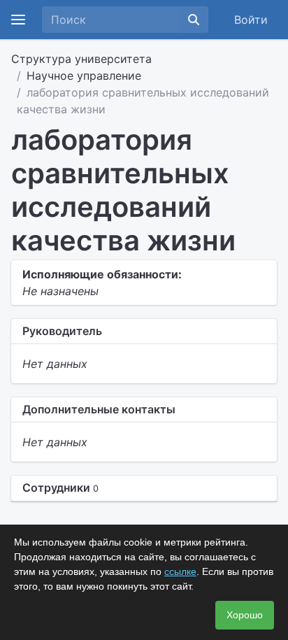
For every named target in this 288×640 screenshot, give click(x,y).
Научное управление (84, 76)
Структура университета (81, 59)
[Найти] (194, 19)
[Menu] (18, 19)
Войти (251, 20)
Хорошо (244, 614)
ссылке (180, 571)
